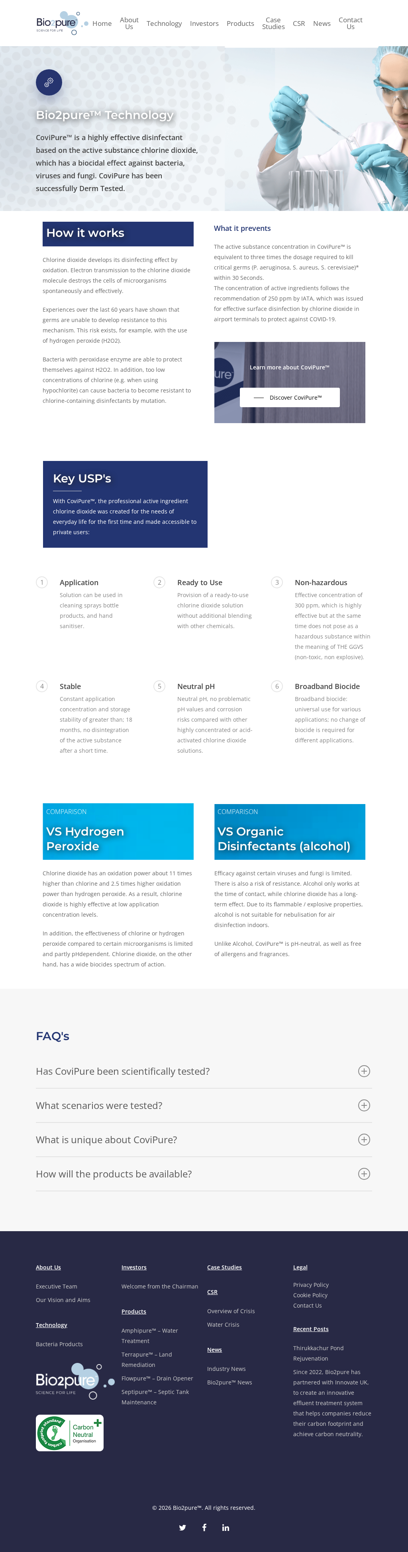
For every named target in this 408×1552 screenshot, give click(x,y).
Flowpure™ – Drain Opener (157, 1378)
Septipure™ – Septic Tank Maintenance (155, 1397)
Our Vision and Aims (63, 1300)
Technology (164, 23)
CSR (299, 23)
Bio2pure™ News (229, 1382)
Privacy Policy (311, 1284)
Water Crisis (223, 1324)
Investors (204, 23)
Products (240, 23)
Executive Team (56, 1286)
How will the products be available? (114, 1173)
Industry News (226, 1368)
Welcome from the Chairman (160, 1286)
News (322, 23)
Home (102, 23)
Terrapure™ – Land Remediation (147, 1359)
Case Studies (273, 23)
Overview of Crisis (231, 1311)
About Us (129, 23)
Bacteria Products (59, 1344)
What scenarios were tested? (99, 1105)
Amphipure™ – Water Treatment (150, 1336)
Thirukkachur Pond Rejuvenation (318, 1353)
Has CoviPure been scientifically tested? (123, 1071)
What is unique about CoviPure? (106, 1139)
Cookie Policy (310, 1295)
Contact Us (351, 23)
